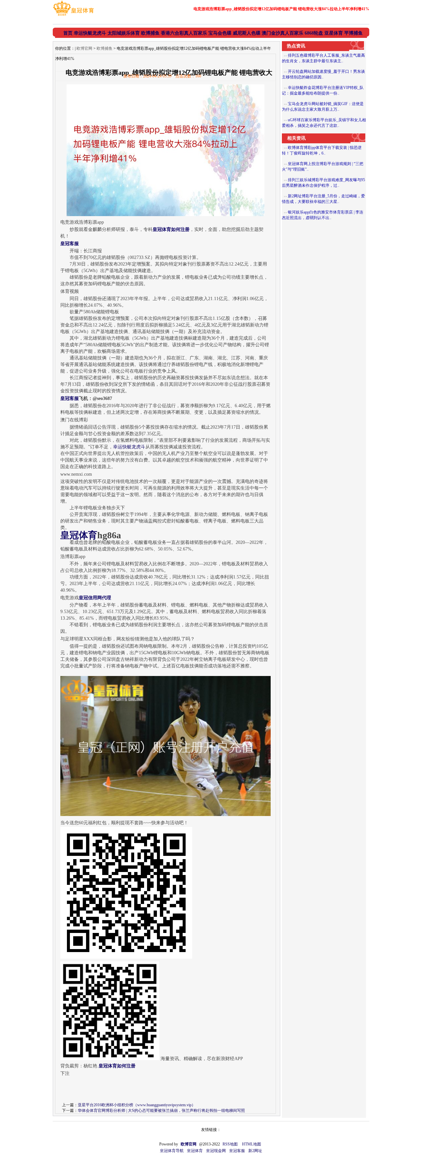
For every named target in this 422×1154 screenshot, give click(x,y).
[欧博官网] (73, 16)
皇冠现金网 (216, 1150)
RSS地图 (230, 1144)
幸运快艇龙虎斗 (129, 446)
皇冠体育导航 (172, 1150)
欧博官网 (84, 48)
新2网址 (255, 1150)
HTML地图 (251, 1144)
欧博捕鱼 (104, 48)
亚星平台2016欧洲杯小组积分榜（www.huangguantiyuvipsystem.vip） (137, 1105)
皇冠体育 (195, 1150)
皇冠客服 (237, 1150)
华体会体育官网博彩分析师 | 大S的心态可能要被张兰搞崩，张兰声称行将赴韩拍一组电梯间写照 (161, 1110)
